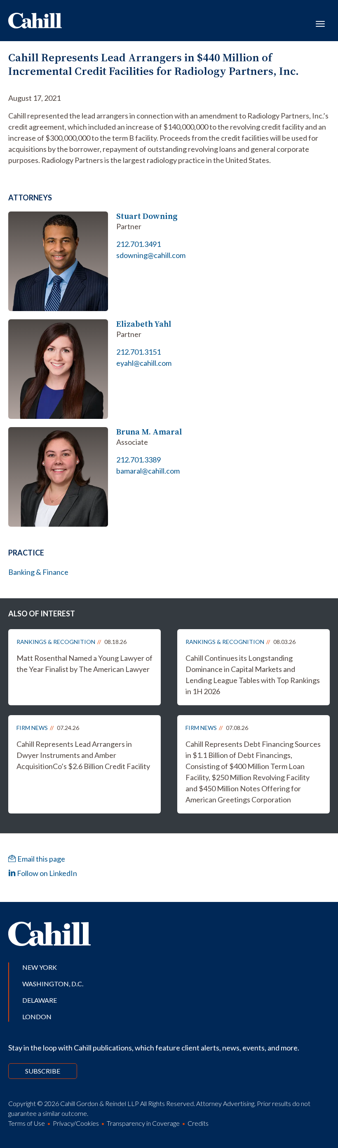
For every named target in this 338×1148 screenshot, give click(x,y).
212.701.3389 (138, 459)
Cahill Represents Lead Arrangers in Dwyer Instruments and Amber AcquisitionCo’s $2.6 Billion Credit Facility (83, 755)
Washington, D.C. (52, 984)
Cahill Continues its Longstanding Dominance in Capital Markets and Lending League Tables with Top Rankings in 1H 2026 (252, 674)
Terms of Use (26, 1123)
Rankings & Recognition (55, 641)
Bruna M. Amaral (149, 432)
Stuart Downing (147, 216)
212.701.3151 (138, 351)
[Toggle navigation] (320, 23)
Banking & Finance (38, 571)
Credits (198, 1123)
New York (39, 967)
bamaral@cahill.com (148, 470)
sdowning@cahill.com (150, 255)
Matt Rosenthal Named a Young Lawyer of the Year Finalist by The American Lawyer (84, 663)
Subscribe (42, 1071)
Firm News (32, 727)
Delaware (39, 1000)
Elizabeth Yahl (143, 324)
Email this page (40, 858)
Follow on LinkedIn (46, 873)
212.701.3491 (138, 244)
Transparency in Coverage (143, 1123)
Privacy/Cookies (76, 1123)
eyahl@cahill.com (143, 362)
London (37, 1016)
